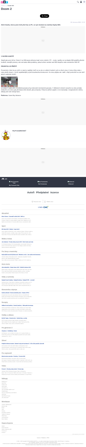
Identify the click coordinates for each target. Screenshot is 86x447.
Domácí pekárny (18, 305)
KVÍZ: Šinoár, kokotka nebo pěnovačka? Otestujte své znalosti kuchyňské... (17, 310)
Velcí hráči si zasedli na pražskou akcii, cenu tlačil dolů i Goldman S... (16, 298)
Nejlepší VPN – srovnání (28, 280)
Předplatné (42, 192)
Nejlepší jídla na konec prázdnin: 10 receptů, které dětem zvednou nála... (16, 309)
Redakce (44, 437)
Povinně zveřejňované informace (54, 444)
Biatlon (11, 229)
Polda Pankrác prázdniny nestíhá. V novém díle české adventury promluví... (17, 361)
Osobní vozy (4, 384)
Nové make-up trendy (28, 242)
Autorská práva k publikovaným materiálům (12, 443)
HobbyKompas (5, 391)
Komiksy (16, 356)
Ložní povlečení (5, 417)
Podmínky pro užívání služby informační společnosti (32, 443)
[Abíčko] (4, 3)
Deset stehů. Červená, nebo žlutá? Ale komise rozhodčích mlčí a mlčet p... (17, 234)
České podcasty (5, 427)
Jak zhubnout (5, 242)
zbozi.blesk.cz (5, 387)
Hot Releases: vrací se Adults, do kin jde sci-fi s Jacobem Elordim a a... (16, 333)
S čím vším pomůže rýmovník (37, 343)
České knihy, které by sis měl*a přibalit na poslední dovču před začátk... (16, 334)
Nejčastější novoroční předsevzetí (10, 254)
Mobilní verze (49, 201)
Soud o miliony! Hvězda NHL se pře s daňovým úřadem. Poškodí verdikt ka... (17, 231)
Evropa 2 (3, 432)
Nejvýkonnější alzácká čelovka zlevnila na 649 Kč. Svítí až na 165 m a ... (16, 283)
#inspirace (4, 331)
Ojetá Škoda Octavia (6, 395)
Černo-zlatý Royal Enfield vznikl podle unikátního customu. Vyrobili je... (16, 271)
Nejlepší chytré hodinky (7, 280)
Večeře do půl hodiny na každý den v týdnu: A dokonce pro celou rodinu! (16, 307)
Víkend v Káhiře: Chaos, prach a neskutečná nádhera (13, 323)
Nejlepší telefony (18, 280)
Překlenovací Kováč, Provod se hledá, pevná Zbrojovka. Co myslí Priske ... (17, 374)
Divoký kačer (13, 318)
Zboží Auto (4, 394)
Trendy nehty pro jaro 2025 (15, 242)
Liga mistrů (16, 229)
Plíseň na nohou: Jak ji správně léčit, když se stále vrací (13, 349)
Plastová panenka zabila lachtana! (9, 247)
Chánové (70, 184)
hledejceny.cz (4, 381)
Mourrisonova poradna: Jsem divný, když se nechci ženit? (14, 358)
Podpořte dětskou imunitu (8, 343)
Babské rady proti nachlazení (22, 343)
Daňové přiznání (6, 292)
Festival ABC (22, 356)
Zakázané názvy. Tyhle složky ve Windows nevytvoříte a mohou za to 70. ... (17, 282)
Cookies (62, 443)
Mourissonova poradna (7, 356)
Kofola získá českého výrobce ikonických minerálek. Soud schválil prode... (17, 296)
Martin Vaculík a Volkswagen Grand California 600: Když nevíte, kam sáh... (17, 269)
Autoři (30, 192)
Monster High (4, 406)
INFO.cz (23, 216)
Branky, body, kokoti (12, 369)
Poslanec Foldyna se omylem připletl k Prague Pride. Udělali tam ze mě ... (17, 220)
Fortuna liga (21, 369)
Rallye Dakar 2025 (14, 267)
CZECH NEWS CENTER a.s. (33, 441)
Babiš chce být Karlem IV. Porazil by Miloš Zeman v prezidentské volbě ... (17, 221)
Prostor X (4, 369)
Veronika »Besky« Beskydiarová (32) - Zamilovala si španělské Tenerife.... (17, 256)
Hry (6, 179)
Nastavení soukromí (69, 443)
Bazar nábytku (5, 418)
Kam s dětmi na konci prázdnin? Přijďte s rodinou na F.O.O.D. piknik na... (16, 260)
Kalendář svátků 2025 (14, 216)
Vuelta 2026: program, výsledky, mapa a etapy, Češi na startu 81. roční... (16, 233)
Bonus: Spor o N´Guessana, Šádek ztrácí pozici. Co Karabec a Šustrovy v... (17, 372)
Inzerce (54, 192)
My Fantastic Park (14, 185)
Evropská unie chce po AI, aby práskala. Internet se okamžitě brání (15, 294)
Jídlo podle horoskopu (28, 305)
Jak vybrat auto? (5, 397)
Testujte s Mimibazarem (6, 404)
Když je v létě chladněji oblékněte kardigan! (10, 258)
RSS (48, 437)
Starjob (3, 426)
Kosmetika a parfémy (6, 412)
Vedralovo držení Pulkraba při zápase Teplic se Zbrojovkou (14, 371)
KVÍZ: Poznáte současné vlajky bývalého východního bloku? (14, 320)
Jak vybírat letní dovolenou (34, 254)
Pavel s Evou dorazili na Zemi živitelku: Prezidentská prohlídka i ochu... (16, 218)
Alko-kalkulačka (6, 267)
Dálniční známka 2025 (25, 267)
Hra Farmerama (42, 184)
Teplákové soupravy (6, 414)
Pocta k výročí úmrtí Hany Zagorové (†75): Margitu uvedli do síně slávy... (17, 245)
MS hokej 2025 (5, 229)
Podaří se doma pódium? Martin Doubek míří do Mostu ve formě (15, 272)
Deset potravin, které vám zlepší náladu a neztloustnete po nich (15, 345)
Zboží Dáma (4, 386)
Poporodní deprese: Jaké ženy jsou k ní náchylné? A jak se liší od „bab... (16, 347)
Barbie (3, 407)
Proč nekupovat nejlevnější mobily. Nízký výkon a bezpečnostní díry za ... (17, 285)
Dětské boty (4, 415)
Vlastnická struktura (79, 443)
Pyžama (3, 410)
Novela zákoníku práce (16, 292)
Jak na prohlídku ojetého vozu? (8, 389)
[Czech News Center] (45, 207)
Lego (3, 409)
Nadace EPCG (25, 292)
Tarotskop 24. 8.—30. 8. (7, 336)
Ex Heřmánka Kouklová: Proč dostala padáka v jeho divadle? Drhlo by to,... (17, 244)
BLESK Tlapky (5, 318)
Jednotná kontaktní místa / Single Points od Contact (35, 444)
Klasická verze (37, 201)
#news (15, 331)
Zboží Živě (4, 383)
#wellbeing (10, 331)
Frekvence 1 (4, 430)
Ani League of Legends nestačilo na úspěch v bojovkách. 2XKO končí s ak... (17, 360)
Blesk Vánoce (5, 216)
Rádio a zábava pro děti (6, 429)
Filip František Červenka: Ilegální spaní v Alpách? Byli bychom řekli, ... (16, 321)
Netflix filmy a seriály (22, 318)
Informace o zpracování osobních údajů (52, 443)
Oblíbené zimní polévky (7, 305)
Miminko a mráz (23, 254)
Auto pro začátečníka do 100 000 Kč (9, 392)
